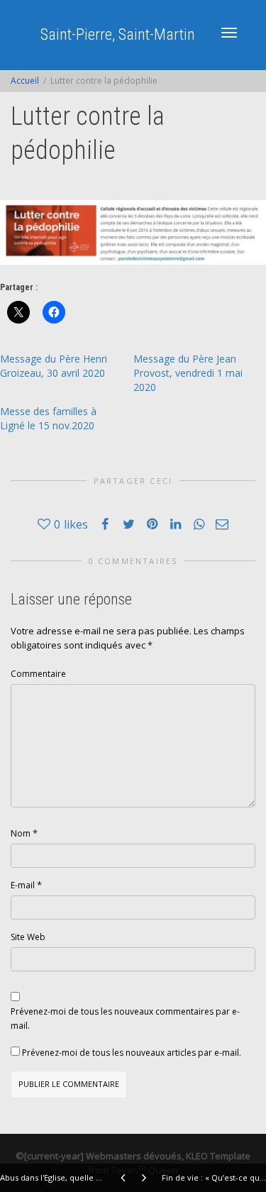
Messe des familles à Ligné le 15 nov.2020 (48, 418)
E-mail (23, 885)
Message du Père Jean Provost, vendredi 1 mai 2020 (188, 373)
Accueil (25, 80)
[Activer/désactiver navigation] (229, 33)
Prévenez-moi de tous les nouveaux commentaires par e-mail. (125, 1018)
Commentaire (38, 674)
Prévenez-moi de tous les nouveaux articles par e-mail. (131, 1053)
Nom (21, 833)
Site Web (28, 937)
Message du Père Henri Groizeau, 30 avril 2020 (53, 366)
